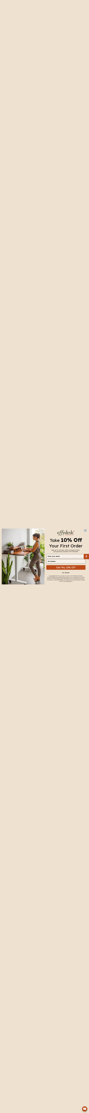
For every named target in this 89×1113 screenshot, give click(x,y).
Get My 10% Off (65, 567)
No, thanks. (66, 572)
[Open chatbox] (84, 1108)
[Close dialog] (85, 530)
